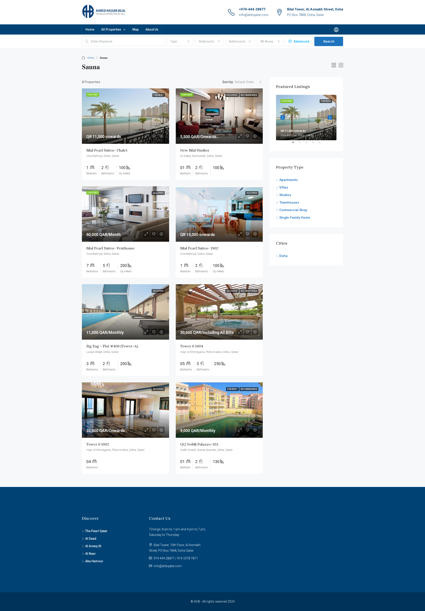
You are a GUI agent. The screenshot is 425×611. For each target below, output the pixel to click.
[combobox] (180, 41)
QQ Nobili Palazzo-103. (199, 444)
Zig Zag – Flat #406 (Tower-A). (112, 346)
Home (89, 29)
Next (330, 117)
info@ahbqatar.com (254, 15)
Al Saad (90, 538)
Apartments (288, 180)
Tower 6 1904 (191, 346)
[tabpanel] (306, 117)
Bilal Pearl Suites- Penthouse (110, 248)
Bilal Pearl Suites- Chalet (107, 150)
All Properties (111, 29)
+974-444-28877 (252, 9)
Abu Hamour (94, 561)
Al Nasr (90, 553)
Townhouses (289, 202)
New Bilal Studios (194, 150)
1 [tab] (295, 144)
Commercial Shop (293, 210)
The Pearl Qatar (96, 531)
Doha (283, 256)
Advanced (301, 41)
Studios (285, 195)
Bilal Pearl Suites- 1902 (199, 248)
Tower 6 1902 (97, 444)
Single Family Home (294, 218)
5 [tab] (322, 144)
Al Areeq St (93, 546)
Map (135, 29)
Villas (283, 187)
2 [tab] (302, 144)
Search (328, 41)
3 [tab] (308, 144)
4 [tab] (315, 144)
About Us (151, 29)
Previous (282, 117)
